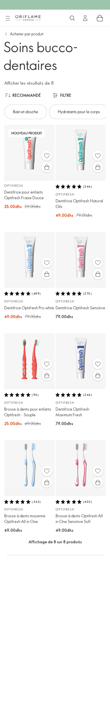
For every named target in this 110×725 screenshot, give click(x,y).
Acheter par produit (26, 34)
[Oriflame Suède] (28, 18)
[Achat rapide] (47, 167)
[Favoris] (47, 156)
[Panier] (100, 18)
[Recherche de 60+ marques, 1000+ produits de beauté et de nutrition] (72, 18)
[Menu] (7, 18)
